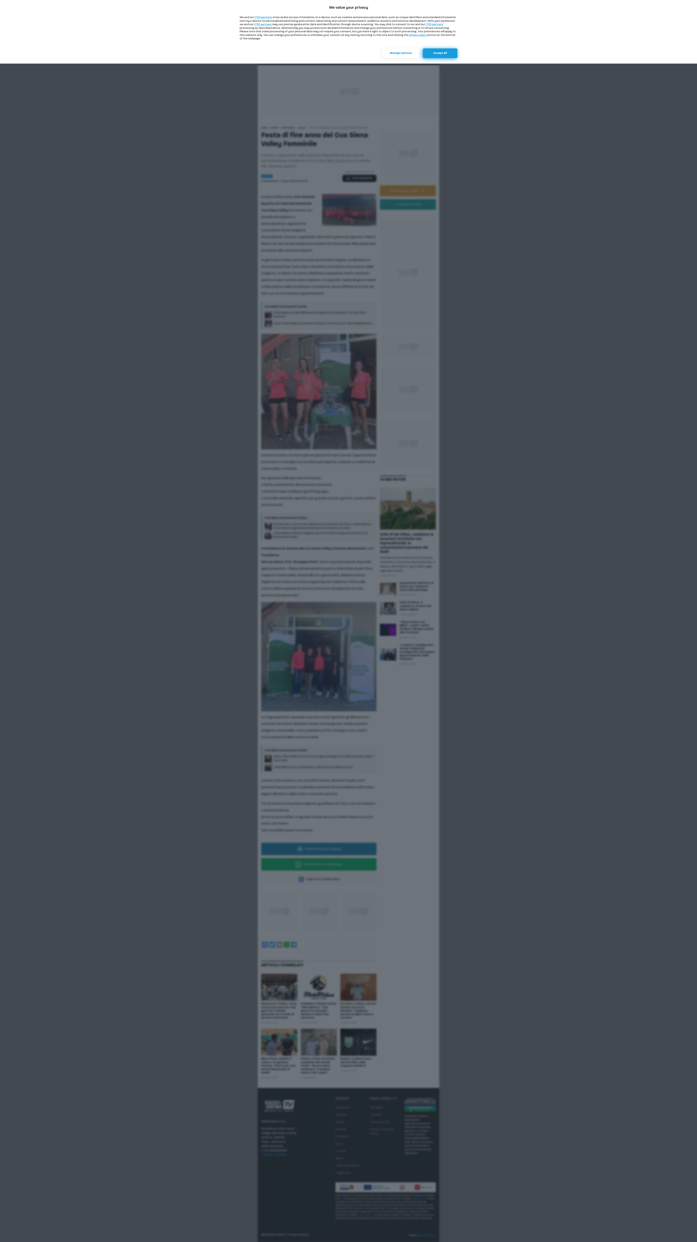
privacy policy (418, 35)
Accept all (440, 53)
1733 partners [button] (263, 17)
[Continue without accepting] (456, 5)
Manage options (401, 53)
